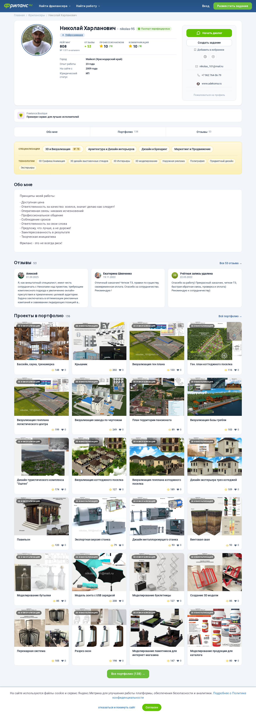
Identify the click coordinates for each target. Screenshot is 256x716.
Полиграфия (197, 161)
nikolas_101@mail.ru (211, 66)
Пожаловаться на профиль (209, 95)
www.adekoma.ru (211, 83)
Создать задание (209, 42)
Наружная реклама (174, 161)
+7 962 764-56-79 (211, 75)
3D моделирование (146, 161)
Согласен (152, 707)
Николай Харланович (88, 28)
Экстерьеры (27, 167)
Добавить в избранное (210, 49)
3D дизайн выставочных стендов (89, 161)
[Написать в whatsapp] (213, 56)
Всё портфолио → (230, 316)
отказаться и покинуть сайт (116, 707)
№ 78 (76, 149)
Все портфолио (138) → (128, 674)
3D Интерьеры (122, 161)
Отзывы (204, 131)
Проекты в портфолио (39, 316)
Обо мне (52, 131)
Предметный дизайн (221, 161)
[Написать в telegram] (205, 56)
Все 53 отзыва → (231, 263)
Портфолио (128, 131)
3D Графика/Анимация (52, 161)
